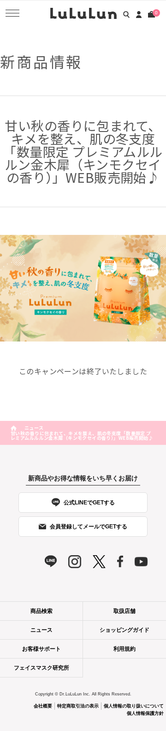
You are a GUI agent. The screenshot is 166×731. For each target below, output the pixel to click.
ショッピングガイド (124, 630)
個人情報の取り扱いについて (134, 705)
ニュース (34, 427)
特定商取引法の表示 (78, 705)
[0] (151, 14)
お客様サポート (41, 649)
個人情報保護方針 (145, 713)
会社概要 (43, 705)
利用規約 (124, 649)
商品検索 (41, 611)
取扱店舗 (124, 611)
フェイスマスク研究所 (41, 668)
